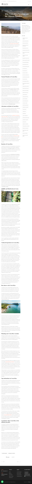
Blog (11, 10)
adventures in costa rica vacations (25, 38)
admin (7, 10)
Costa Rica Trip (24, 111)
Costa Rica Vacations (10, 11)
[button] (2, 482)
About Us (10, 473)
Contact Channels (19, 474)
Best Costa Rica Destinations (26, 62)
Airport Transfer (11, 476)
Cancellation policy (19, 476)
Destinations (10, 474)
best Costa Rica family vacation (26, 66)
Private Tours (11, 477)
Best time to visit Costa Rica (25, 90)
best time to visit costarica (25, 92)
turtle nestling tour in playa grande (25, 130)
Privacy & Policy (19, 473)
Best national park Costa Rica (26, 81)
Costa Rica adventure (25, 94)
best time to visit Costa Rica (14, 43)
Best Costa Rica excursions (25, 64)
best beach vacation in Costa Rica (26, 60)
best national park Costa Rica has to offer (26, 83)
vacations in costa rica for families (25, 135)
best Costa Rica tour (25, 68)
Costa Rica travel (24, 109)
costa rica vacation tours (25, 115)
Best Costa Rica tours (25, 70)
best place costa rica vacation (26, 86)
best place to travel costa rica (26, 88)
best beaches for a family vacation (25, 55)
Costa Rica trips (24, 113)
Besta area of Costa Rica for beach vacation (25, 45)
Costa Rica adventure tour (25, 96)
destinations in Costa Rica (18, 11)
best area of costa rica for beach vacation (26, 52)
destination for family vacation (26, 117)
